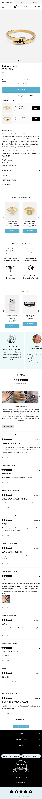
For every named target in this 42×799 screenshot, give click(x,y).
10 (28, 83)
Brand (21, 733)
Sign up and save (21, 777)
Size (3, 79)
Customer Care (21, 739)
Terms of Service (16, 796)
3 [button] (22, 60)
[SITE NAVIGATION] (3, 7)
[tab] (21, 130)
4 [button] (24, 60)
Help (21, 745)
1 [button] (18, 60)
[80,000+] (21, 772)
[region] (21, 397)
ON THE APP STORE (12, 756)
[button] (9, 66)
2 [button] (20, 60)
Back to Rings (22, 726)
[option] (21, 36)
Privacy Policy (26, 796)
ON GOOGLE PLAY (32, 756)
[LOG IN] (35, 7)
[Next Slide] (39, 397)
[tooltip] (26, 406)
